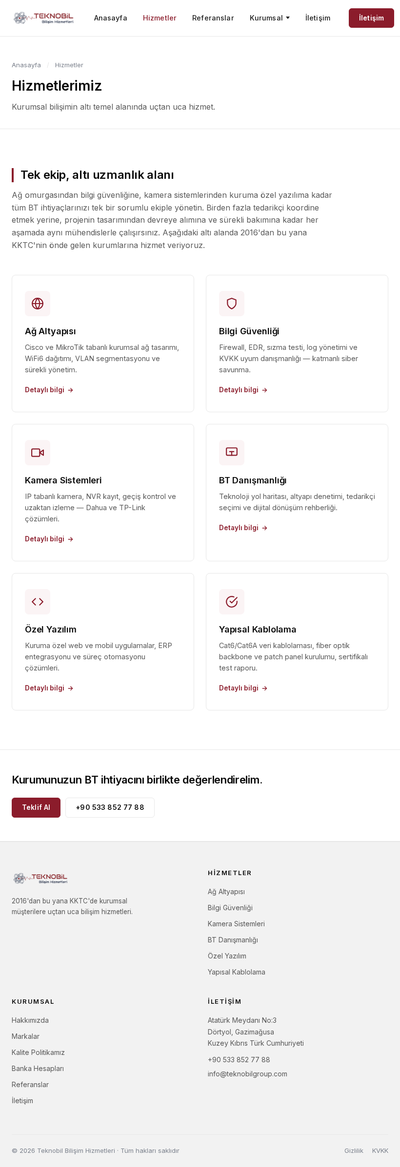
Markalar (26, 1036)
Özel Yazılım (227, 956)
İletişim (317, 18)
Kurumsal (266, 18)
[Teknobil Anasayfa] (44, 18)
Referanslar (213, 18)
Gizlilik (353, 1150)
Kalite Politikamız (38, 1052)
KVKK (380, 1150)
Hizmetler (160, 18)
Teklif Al (36, 807)
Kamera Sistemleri (236, 923)
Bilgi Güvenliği (230, 907)
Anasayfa (110, 18)
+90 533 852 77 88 (110, 807)
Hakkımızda (30, 1020)
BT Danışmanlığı (233, 940)
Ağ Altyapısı (226, 891)
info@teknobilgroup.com (247, 1074)
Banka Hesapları (38, 1068)
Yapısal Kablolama (236, 972)
